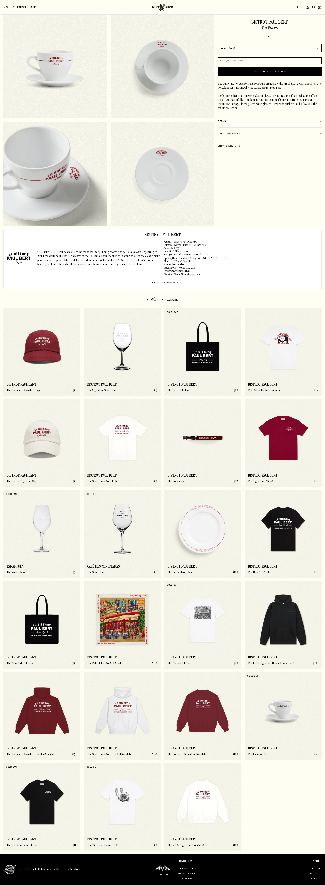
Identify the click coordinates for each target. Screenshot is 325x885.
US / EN (299, 7)
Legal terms (184, 878)
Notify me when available (269, 72)
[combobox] (270, 48)
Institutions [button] (19, 7)
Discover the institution (162, 282)
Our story (315, 868)
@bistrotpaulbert (182, 271)
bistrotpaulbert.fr (179, 264)
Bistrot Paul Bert (269, 22)
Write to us (314, 873)
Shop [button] (6, 7)
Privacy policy (186, 873)
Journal (32, 7)
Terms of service (187, 868)
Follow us (315, 878)
